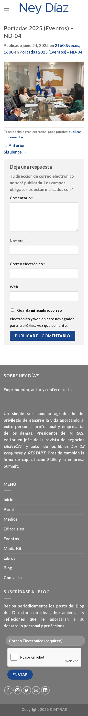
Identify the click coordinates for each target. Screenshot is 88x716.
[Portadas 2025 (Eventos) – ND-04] (44, 90)
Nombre (18, 240)
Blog (8, 567)
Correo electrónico (27, 264)
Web (14, 287)
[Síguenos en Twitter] (27, 690)
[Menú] (7, 8)
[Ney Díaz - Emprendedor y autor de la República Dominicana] (44, 8)
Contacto (13, 577)
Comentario (21, 198)
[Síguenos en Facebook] (8, 690)
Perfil (9, 509)
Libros (9, 558)
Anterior (14, 145)
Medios (11, 519)
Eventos (11, 538)
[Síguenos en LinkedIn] (45, 690)
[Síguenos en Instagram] (17, 690)
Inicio (8, 499)
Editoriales (14, 528)
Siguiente (15, 151)
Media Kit (13, 548)
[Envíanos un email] (36, 690)
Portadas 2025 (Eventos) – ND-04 (51, 52)
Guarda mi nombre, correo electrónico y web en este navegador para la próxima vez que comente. (42, 318)
